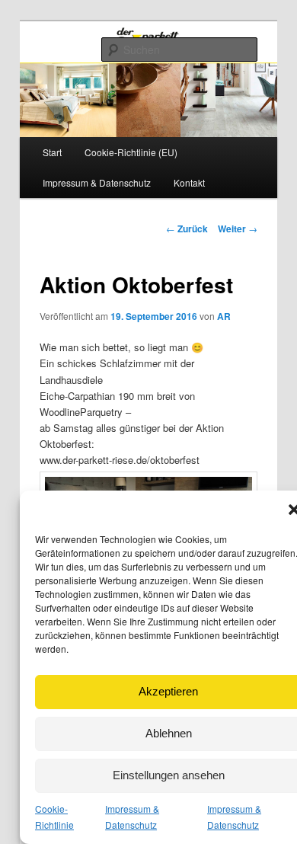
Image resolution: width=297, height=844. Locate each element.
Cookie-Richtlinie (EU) (131, 151)
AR (224, 316)
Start (52, 151)
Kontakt (189, 182)
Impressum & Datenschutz (97, 182)
